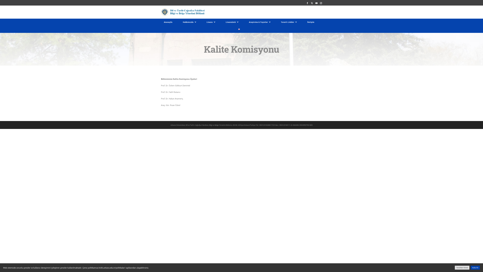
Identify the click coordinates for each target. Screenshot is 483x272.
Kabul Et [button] (475, 267)
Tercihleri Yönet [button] (462, 267)
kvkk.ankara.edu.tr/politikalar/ (112, 267)
